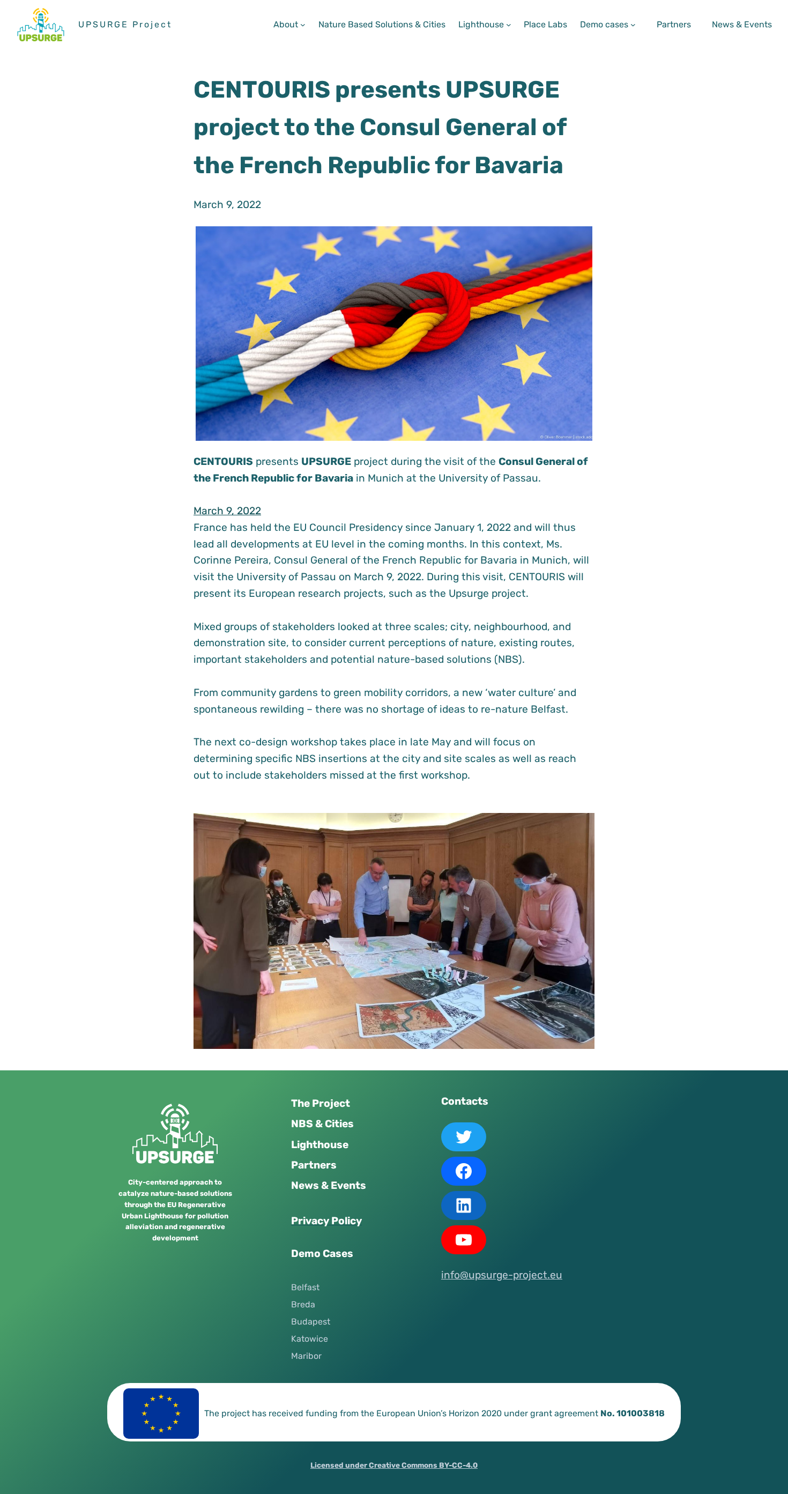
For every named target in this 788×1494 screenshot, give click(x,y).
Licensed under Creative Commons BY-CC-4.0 (394, 1465)
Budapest (310, 1322)
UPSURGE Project (125, 24)
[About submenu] (303, 24)
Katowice (309, 1339)
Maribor (306, 1356)
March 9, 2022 (227, 511)
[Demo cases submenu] (633, 24)
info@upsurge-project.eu (501, 1275)
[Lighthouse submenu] (508, 24)
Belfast (305, 1287)
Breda (303, 1304)
